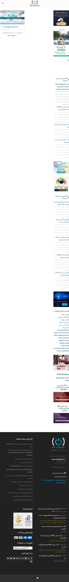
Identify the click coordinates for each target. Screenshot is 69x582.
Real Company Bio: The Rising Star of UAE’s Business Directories (19, 471)
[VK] (10, 558)
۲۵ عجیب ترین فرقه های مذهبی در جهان (49, 509)
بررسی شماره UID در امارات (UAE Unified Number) (21, 466)
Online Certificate (64, 338)
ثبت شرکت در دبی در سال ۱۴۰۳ (26, 485)
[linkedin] (31, 561)
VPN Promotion (60, 480)
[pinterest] (7, 558)
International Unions (63, 330)
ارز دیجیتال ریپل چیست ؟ (10, 26)
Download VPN (61, 483)
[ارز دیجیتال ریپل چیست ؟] (12, 17)
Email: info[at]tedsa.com (58, 459)
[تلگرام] (13, 558)
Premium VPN (50, 480)
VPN (43, 480)
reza (64, 526)
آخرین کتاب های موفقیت (61, 79)
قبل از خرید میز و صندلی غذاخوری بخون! (24, 459)
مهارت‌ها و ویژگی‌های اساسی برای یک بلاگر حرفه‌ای (22, 482)
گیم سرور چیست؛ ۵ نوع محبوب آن (25, 489)
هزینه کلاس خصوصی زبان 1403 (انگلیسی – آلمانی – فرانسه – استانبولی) (19, 477)
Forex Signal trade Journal (61, 348)
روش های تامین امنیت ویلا (26, 462)
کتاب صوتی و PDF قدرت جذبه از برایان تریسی (22, 496)
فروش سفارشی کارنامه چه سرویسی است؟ (23, 500)
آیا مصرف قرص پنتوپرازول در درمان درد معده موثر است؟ (20, 492)
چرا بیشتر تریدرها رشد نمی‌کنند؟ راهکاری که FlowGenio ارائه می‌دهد (19, 445)
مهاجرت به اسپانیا (64, 322)
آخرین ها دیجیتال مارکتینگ (61, 197)
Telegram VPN (65, 346)
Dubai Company (60, 378)
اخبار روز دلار (66, 328)
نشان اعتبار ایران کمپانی (60, 477)
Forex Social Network (62, 351)
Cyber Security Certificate (61, 333)
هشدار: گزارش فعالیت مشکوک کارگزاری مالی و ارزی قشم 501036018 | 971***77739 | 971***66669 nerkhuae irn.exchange (20, 452)
